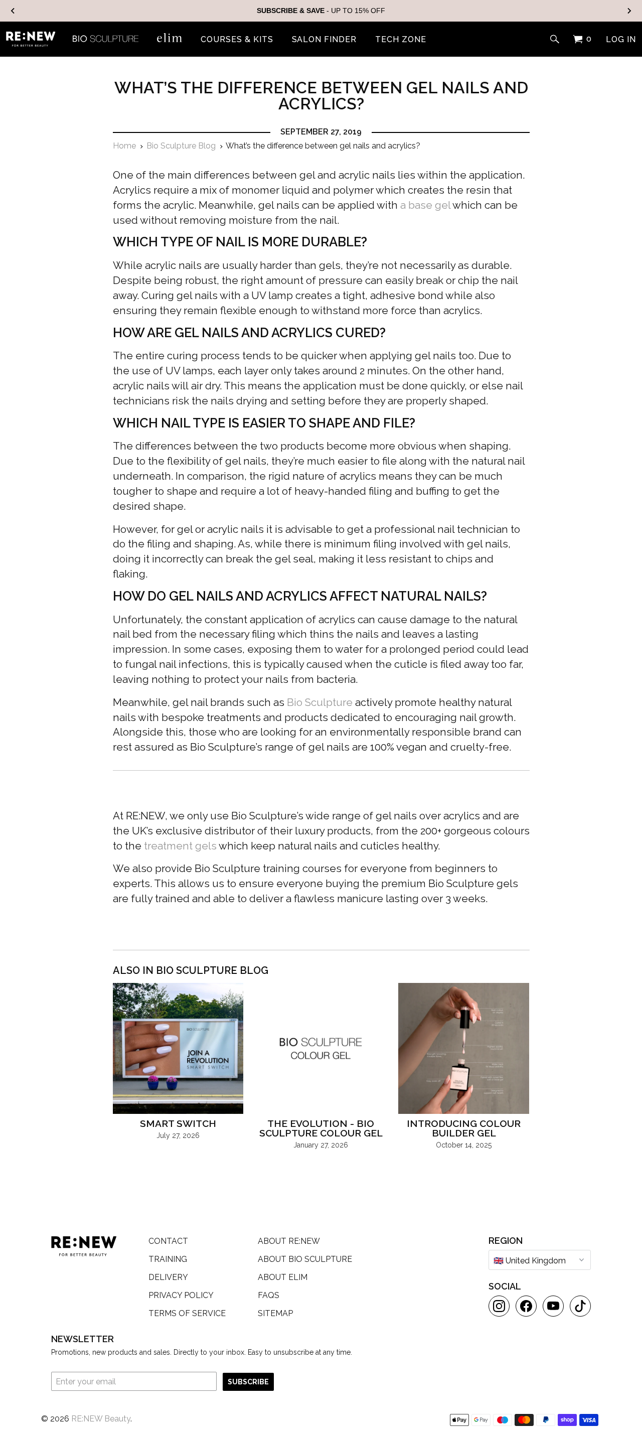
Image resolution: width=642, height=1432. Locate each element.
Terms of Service (187, 1313)
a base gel (425, 205)
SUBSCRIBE (248, 1382)
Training (167, 1259)
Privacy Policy (181, 1295)
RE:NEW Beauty (100, 1418)
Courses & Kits (237, 40)
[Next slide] (629, 11)
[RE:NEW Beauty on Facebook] (526, 1306)
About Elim (282, 1277)
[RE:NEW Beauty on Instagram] (499, 1306)
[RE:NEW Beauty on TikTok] (580, 1306)
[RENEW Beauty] (30, 39)
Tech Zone (400, 40)
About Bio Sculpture (305, 1259)
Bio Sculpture (320, 702)
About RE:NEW (289, 1241)
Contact (168, 1241)
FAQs (268, 1295)
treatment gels (180, 846)
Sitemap (275, 1313)
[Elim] (169, 37)
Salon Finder (324, 40)
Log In (621, 40)
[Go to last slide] (13, 11)
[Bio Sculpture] (105, 37)
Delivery (168, 1277)
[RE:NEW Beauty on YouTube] (553, 1306)
